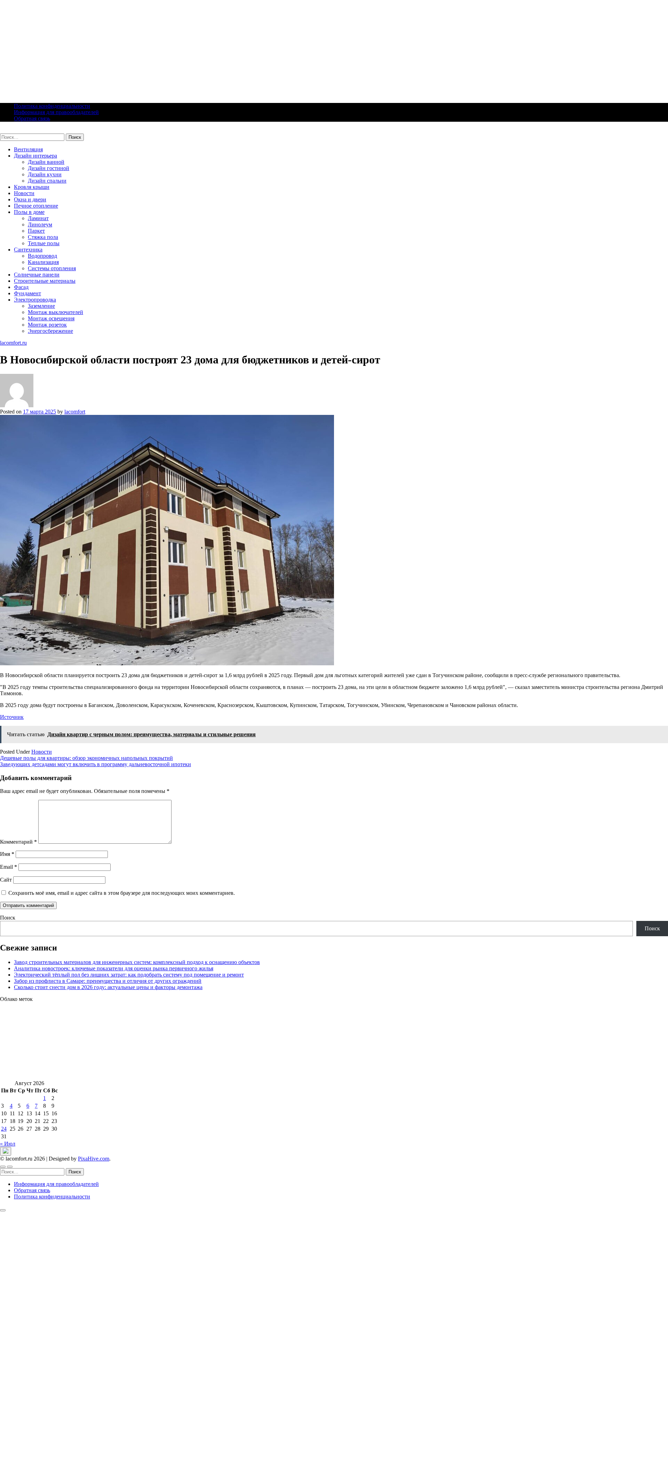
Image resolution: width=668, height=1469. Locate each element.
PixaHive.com (93, 1159)
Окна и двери (30, 199)
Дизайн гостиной (48, 168)
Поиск (7, 918)
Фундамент (27, 293)
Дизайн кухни (45, 174)
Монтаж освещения (51, 318)
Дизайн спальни (47, 181)
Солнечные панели (36, 275)
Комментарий (18, 842)
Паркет (36, 231)
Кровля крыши (31, 187)
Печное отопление (36, 206)
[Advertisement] (209, 48)
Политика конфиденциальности (52, 106)
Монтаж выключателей (55, 312)
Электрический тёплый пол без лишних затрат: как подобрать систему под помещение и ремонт (129, 975)
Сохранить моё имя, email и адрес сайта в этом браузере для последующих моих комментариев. (121, 893)
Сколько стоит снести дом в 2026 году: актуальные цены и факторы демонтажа (108, 987)
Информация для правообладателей (56, 112)
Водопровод (42, 256)
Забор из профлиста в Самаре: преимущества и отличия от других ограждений (107, 981)
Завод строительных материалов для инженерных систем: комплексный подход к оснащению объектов (137, 962)
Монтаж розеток (47, 325)
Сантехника (28, 249)
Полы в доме (29, 212)
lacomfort (74, 412)
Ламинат (38, 218)
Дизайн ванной (46, 162)
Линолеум (40, 224)
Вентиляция (28, 149)
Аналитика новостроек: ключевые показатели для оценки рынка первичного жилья (113, 968)
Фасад (21, 287)
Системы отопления (52, 268)
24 (4, 1129)
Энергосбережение (50, 331)
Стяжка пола (43, 237)
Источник (12, 717)
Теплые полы (43, 243)
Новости (24, 193)
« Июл (7, 1144)
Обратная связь (32, 118)
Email (8, 867)
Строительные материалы (44, 281)
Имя (7, 854)
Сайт (6, 880)
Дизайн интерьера (35, 156)
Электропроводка (35, 300)
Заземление (41, 306)
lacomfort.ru (13, 130)
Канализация (43, 262)
